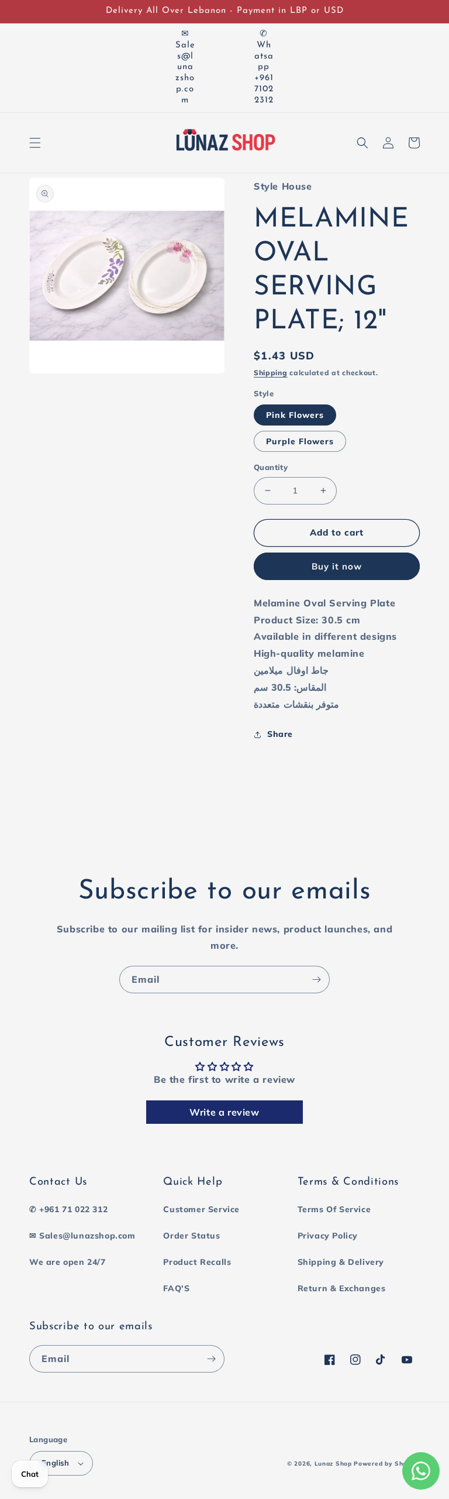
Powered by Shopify (387, 1463)
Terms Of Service (334, 1209)
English (56, 1462)
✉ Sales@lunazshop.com (82, 1235)
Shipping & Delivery (341, 1262)
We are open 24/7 (67, 1262)
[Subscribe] (316, 979)
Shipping (271, 372)
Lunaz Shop (333, 1463)
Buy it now (337, 566)
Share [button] (280, 734)
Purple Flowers (300, 441)
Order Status (191, 1235)
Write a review (224, 1112)
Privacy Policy (328, 1235)
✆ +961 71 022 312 (68, 1209)
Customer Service (201, 1209)
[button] (35, 143)
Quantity (271, 467)
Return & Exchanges (342, 1288)
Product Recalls (197, 1262)
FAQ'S (176, 1288)
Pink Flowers (295, 415)
